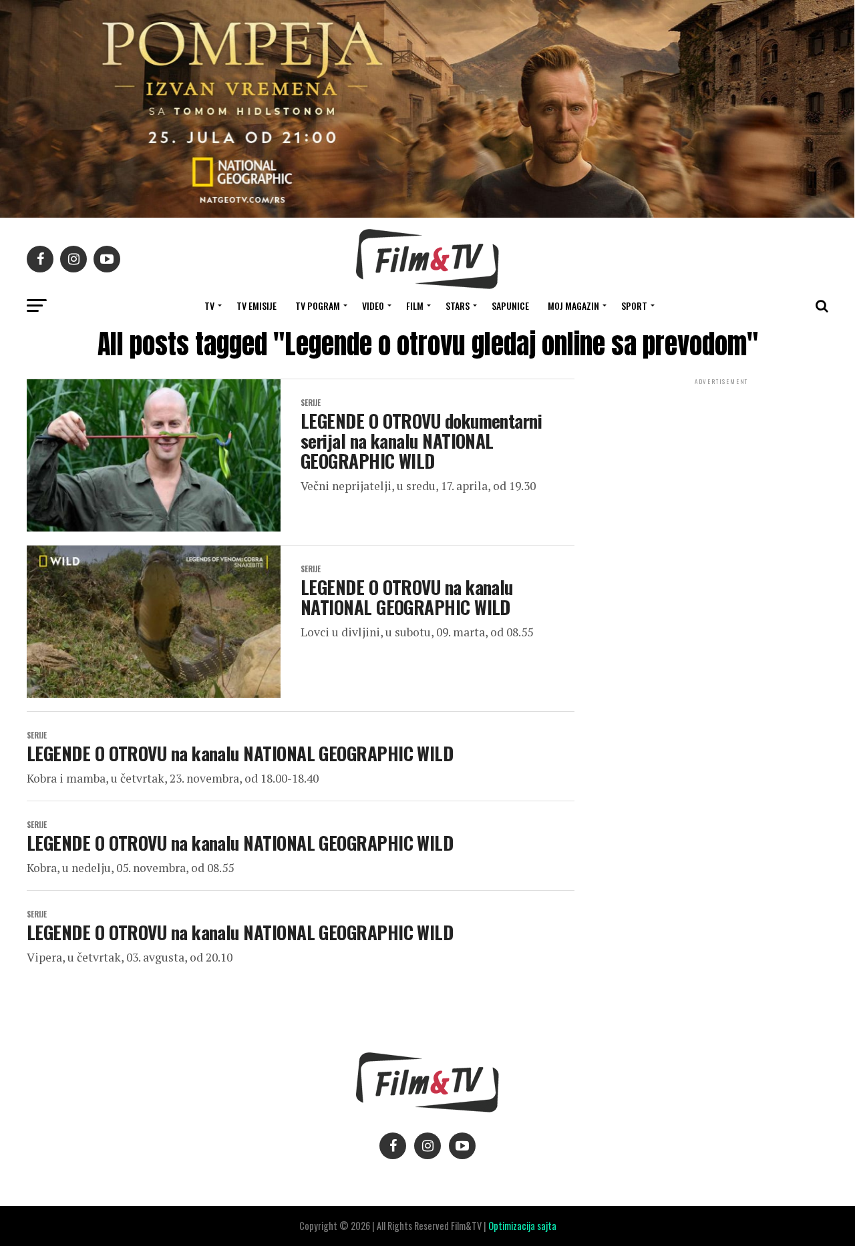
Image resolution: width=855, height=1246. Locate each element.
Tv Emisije (256, 305)
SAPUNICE (510, 305)
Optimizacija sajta (522, 1226)
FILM (414, 305)
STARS (458, 305)
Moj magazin (573, 305)
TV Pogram (317, 305)
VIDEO (373, 305)
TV (209, 305)
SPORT (634, 305)
